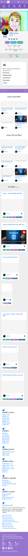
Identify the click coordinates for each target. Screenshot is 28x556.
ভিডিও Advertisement (7, 517)
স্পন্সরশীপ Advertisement (8, 526)
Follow (7, 42)
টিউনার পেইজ (4, 91)
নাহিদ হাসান (13, 33)
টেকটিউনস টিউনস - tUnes (7, 464)
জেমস (11, 55)
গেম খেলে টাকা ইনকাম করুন (10, 257)
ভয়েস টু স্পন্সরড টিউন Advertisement (10, 522)
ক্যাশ (18, 55)
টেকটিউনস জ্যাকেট (6, 415)
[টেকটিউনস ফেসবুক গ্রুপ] (6, 548)
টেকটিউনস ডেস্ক (5, 416)
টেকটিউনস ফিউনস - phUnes (8, 468)
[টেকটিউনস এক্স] (8, 548)
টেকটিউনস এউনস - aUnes (7, 467)
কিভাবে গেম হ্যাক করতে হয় (20, 109)
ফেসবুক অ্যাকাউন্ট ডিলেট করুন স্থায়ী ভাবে (13, 224)
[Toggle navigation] (25, 91)
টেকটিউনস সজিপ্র (5, 441)
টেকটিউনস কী (5, 433)
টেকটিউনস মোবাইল (11, 544)
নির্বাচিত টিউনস (5, 470)
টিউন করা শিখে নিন (6, 438)
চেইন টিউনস (4, 472)
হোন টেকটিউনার (5, 435)
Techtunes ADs (7, 505)
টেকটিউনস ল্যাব (5, 421)
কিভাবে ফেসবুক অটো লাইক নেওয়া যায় (13, 375)
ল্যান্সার (14, 7)
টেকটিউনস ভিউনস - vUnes (8, 465)
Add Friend (13, 42)
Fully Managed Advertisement (9, 528)
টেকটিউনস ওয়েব (4, 544)
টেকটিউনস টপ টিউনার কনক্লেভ (8, 452)
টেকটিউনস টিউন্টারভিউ (6, 494)
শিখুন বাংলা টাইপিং (6, 436)
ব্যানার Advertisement (7, 515)
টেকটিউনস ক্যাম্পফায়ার (6, 499)
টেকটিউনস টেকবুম (6, 420)
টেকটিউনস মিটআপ (6, 453)
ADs (25, 7)
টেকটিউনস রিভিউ (5, 418)
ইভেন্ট (19, 7)
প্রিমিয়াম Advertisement (7, 525)
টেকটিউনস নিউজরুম (6, 423)
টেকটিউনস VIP (5, 495)
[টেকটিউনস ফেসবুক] (3, 548)
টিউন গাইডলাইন (5, 480)
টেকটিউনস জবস (5, 424)
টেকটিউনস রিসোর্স (5, 440)
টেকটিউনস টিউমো (5, 455)
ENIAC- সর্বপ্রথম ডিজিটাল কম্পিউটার (12, 193)
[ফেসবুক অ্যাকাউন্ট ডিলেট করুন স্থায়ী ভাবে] (21, 119)
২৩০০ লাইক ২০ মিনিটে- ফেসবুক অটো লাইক (13, 315)
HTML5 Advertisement (7, 518)
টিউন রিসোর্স (4, 485)
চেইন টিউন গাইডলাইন (6, 482)
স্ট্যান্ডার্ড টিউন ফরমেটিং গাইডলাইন (9, 484)
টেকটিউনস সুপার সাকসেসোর (8, 497)
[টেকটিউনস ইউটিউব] (11, 548)
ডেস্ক (9, 7)
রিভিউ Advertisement (7, 523)
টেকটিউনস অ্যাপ (17, 544)
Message (20, 42)
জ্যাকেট (4, 7)
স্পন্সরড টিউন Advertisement (8, 520)
